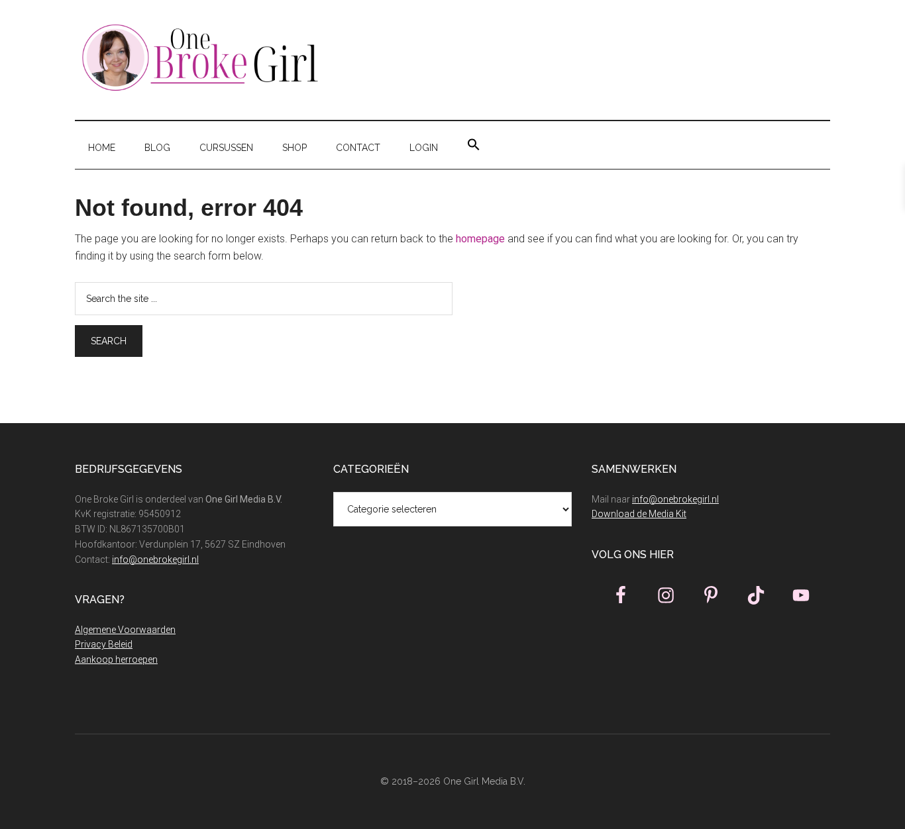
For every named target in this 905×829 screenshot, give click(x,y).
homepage (480, 238)
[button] (474, 145)
